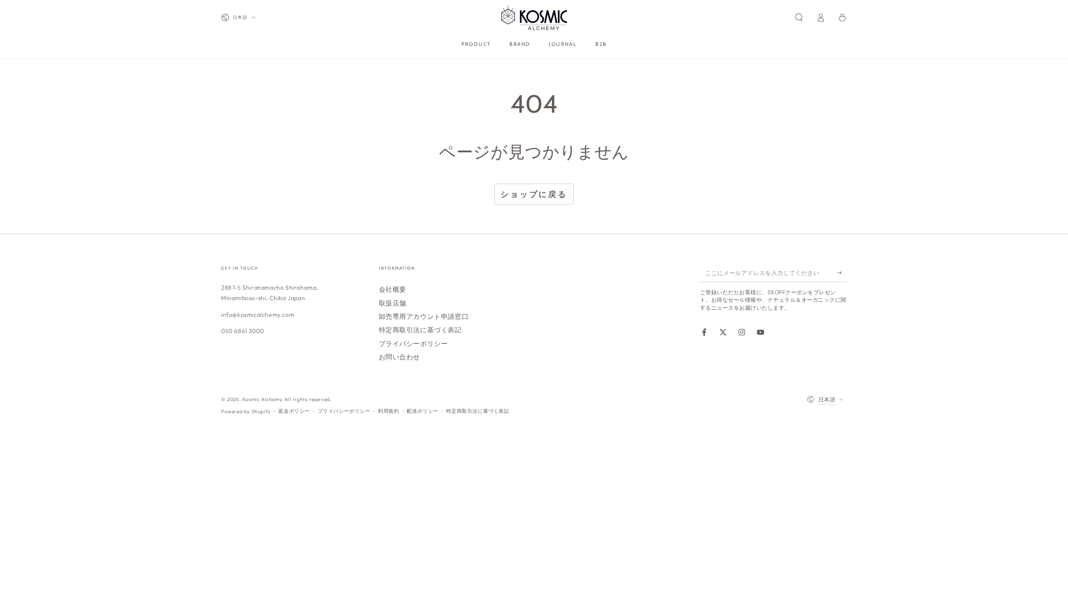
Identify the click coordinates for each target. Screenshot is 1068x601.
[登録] (842, 272)
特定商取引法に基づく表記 (420, 330)
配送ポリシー (422, 411)
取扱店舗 (392, 303)
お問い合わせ (400, 357)
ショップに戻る (534, 194)
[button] (799, 17)
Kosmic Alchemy (262, 399)
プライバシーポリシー (413, 343)
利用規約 (388, 411)
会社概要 (392, 289)
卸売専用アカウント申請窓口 (424, 316)
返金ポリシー (294, 411)
